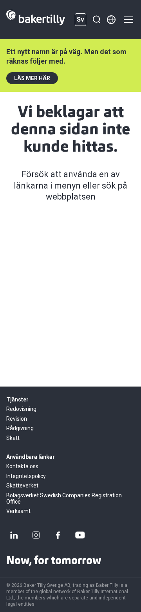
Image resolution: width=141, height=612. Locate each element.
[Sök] (96, 19)
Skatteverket (22, 485)
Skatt (13, 438)
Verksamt (18, 511)
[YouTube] (80, 535)
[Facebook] (58, 535)
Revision (16, 419)
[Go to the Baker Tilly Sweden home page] (35, 19)
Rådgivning (20, 428)
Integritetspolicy (26, 476)
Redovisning (21, 409)
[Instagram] (36, 535)
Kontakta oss (22, 466)
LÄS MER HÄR (32, 78)
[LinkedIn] (14, 535)
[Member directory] (111, 19)
